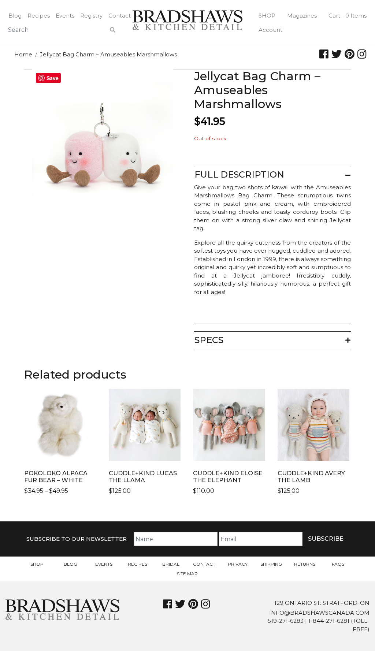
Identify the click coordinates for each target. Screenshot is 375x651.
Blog (15, 15)
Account (270, 29)
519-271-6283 (286, 620)
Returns (304, 564)
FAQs (338, 564)
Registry (91, 15)
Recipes (38, 15)
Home (23, 54)
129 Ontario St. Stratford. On (322, 602)
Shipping (271, 564)
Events (65, 15)
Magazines (302, 15)
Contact (119, 15)
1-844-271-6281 (328, 620)
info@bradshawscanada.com (319, 612)
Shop (267, 15)
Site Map (187, 573)
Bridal (170, 564)
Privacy (238, 564)
